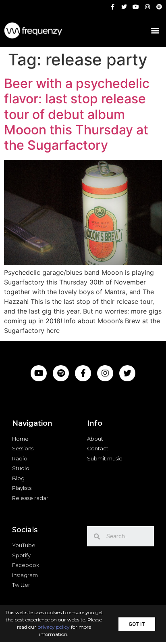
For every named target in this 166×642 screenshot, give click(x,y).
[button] (136, 624)
